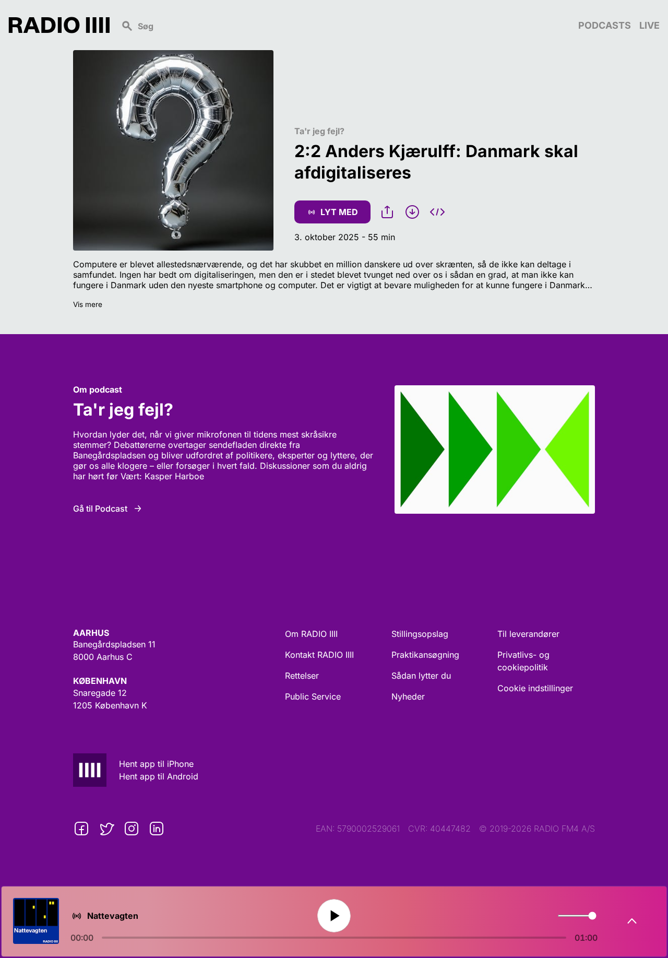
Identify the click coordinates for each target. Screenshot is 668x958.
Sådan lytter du (421, 675)
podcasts (604, 25)
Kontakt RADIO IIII (319, 654)
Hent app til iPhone (156, 764)
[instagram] (131, 828)
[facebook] (81, 828)
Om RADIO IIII (311, 634)
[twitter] (106, 828)
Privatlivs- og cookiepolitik (523, 660)
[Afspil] (334, 916)
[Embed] (437, 212)
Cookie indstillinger (535, 688)
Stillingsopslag (419, 634)
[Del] (387, 212)
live (649, 25)
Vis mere (87, 304)
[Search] (344, 25)
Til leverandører (528, 634)
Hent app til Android (158, 776)
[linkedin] (156, 828)
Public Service (313, 696)
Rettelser (302, 675)
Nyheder (408, 696)
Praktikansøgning (425, 654)
